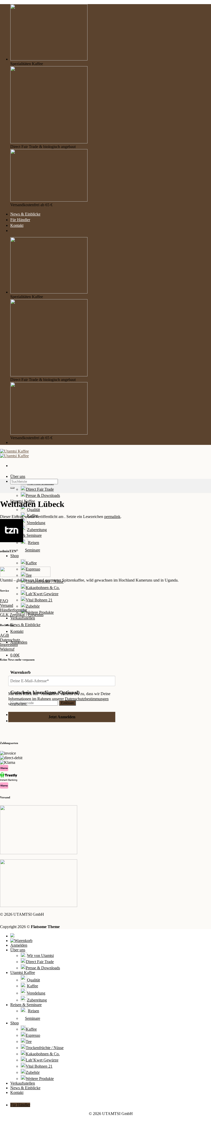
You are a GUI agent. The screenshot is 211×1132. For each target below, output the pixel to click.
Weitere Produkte (40, 1078)
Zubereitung (37, 530)
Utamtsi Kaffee (22, 972)
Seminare (32, 550)
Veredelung (36, 523)
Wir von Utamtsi (40, 955)
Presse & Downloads (43, 495)
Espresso (33, 1035)
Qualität (33, 509)
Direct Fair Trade (40, 489)
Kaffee (31, 563)
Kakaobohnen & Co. (43, 587)
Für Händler (20, 220)
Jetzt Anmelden (61, 717)
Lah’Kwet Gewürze (42, 594)
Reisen (33, 542)
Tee (29, 1041)
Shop (14, 556)
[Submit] (12, 488)
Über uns (17, 476)
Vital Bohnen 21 (39, 600)
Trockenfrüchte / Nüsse (45, 581)
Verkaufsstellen (22, 618)
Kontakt (16, 225)
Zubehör (33, 606)
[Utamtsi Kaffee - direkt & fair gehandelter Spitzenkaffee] (14, 453)
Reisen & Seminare (26, 535)
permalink (112, 516)
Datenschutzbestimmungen (87, 699)
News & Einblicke (25, 214)
